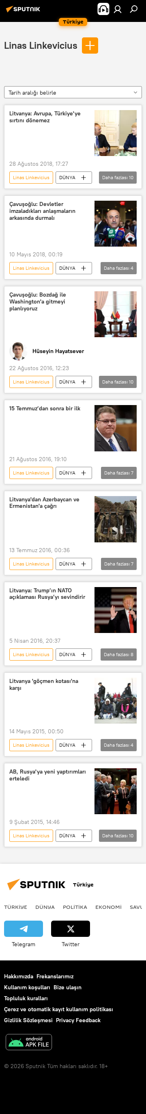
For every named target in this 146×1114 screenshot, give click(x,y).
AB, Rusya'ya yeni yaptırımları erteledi (47, 775)
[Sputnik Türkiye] (24, 12)
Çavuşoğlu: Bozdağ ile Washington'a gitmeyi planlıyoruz (37, 301)
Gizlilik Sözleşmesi (28, 1020)
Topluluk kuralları (26, 998)
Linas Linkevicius (40, 45)
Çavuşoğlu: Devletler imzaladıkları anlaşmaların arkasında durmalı (42, 211)
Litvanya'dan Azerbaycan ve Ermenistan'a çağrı (44, 503)
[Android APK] (28, 1043)
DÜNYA (67, 177)
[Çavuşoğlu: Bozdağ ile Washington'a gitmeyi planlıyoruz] (115, 314)
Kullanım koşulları (27, 987)
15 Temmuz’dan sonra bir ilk (44, 408)
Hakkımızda (18, 976)
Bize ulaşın (68, 987)
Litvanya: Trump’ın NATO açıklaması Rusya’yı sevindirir (47, 594)
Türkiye (15, 906)
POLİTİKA (75, 906)
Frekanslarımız (54, 976)
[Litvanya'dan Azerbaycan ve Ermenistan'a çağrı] (115, 519)
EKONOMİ (108, 906)
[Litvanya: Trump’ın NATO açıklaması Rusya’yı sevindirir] (115, 610)
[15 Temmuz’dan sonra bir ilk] (115, 428)
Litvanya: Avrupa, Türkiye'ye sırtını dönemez (45, 117)
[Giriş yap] (118, 9)
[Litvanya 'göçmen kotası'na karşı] (115, 701)
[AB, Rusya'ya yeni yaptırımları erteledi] (115, 791)
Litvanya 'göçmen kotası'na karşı (43, 684)
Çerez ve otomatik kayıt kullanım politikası (58, 1009)
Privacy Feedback (78, 1020)
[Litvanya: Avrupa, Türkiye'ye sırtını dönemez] (115, 133)
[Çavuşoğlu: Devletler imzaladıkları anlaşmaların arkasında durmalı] (115, 224)
